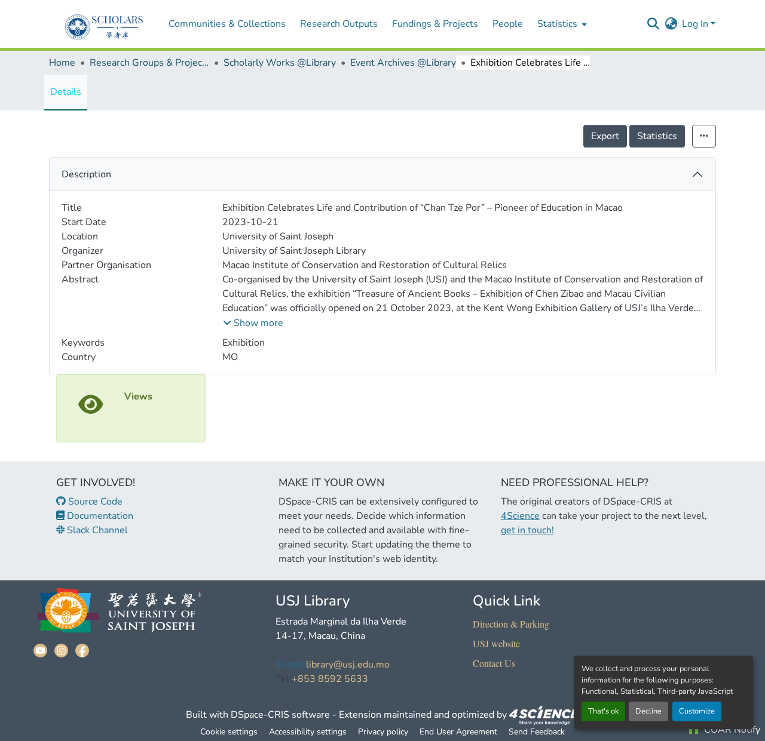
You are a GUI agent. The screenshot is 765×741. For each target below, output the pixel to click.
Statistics (657, 136)
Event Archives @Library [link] (403, 62)
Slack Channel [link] (96, 530)
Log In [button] (696, 23)
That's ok (603, 711)
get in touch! (527, 530)
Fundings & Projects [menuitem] (435, 23)
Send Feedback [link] (537, 731)
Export (605, 136)
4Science (520, 515)
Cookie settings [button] (229, 731)
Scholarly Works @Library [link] (280, 62)
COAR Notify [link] (731, 729)
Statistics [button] (557, 23)
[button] (652, 24)
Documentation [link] (99, 515)
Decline (648, 711)
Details (65, 92)
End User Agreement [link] (458, 731)
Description (86, 174)
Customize (697, 711)
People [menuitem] (507, 23)
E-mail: (291, 664)
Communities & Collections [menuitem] (227, 23)
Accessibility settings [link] (308, 731)
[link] (544, 714)
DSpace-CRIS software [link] (280, 714)
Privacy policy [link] (383, 731)
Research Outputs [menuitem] (339, 23)
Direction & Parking (511, 623)
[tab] (382, 174)
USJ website (496, 643)
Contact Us (494, 663)
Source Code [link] (94, 501)
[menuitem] (561, 24)
